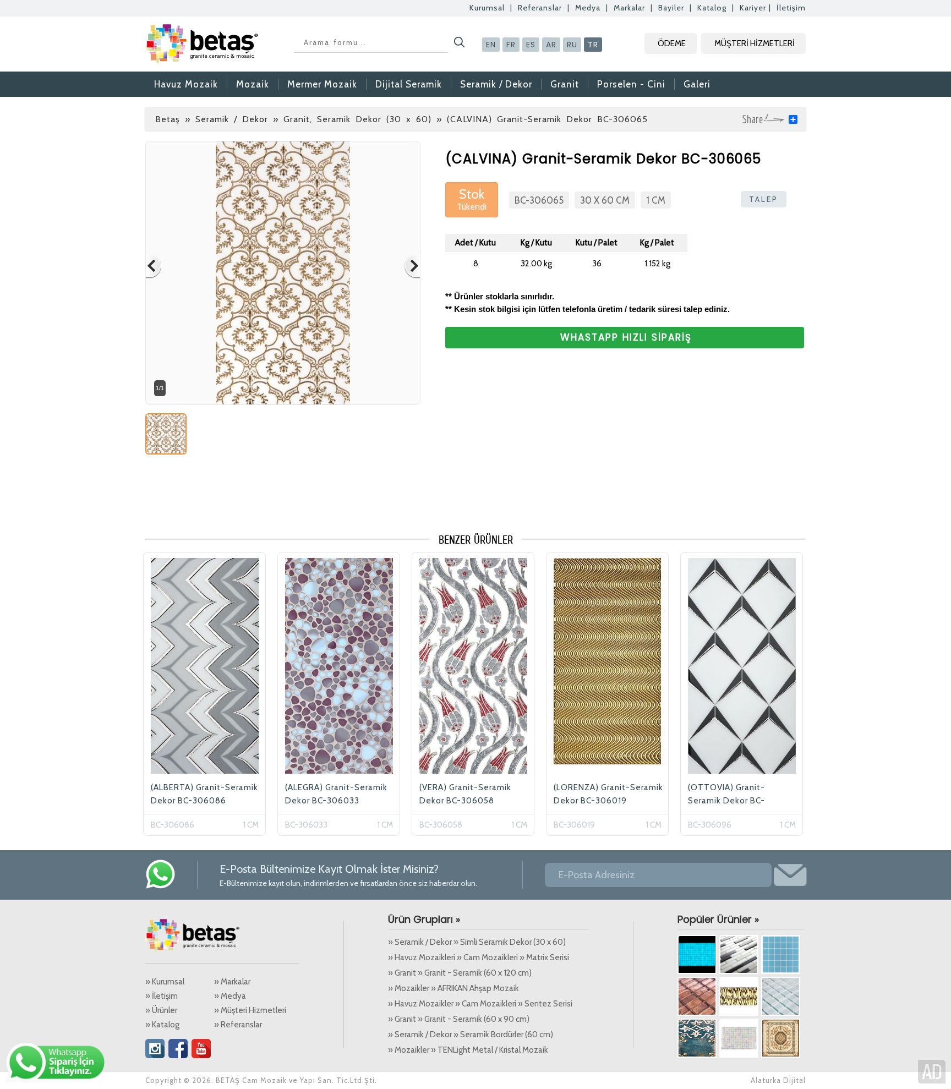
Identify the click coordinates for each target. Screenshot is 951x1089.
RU (572, 44)
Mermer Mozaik (322, 84)
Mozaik (252, 84)
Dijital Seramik (408, 84)
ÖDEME (672, 43)
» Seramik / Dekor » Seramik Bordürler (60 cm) (470, 1034)
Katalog (711, 8)
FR (511, 44)
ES (530, 44)
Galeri (697, 84)
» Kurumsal (164, 982)
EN (491, 44)
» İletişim (161, 996)
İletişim (791, 8)
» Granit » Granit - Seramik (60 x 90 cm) (458, 1019)
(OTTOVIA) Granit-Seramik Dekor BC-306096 (726, 800)
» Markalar (232, 982)
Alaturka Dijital (778, 1080)
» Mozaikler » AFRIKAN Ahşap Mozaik (453, 988)
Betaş (167, 119)
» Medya (230, 996)
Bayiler (671, 8)
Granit (564, 84)
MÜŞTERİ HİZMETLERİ (754, 43)
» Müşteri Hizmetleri (250, 1010)
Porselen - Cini (631, 84)
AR (551, 44)
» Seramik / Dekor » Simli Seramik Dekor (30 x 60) (477, 942)
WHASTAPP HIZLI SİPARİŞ (626, 337)
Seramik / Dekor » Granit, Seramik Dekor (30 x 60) (313, 119)
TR (593, 44)
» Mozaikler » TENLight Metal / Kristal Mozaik (468, 1050)
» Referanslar (238, 1025)
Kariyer (753, 8)
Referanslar (540, 8)
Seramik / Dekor (496, 84)
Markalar (629, 8)
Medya (587, 8)
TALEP (763, 199)
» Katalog (162, 1025)
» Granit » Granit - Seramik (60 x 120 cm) (460, 973)
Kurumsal (487, 8)
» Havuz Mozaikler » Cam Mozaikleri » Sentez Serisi (480, 1004)
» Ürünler (161, 1010)
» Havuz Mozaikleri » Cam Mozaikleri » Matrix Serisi (478, 957)
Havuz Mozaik (186, 84)
